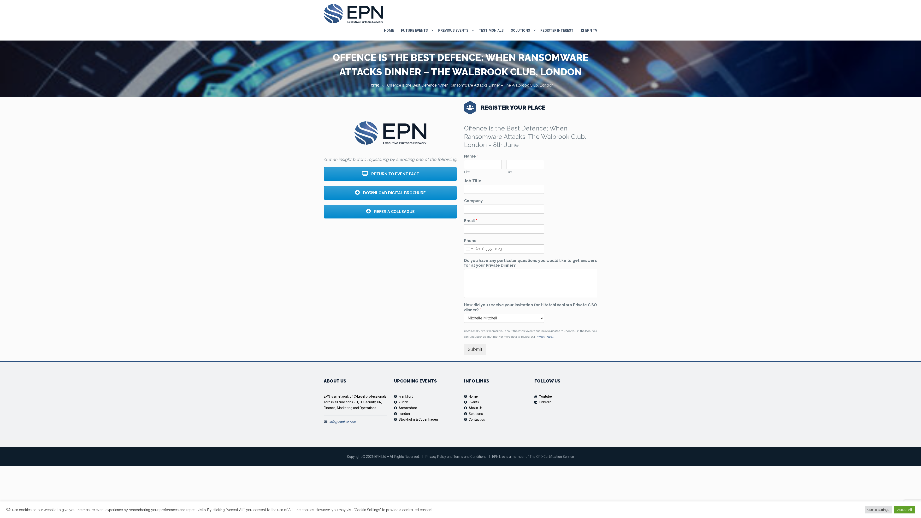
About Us (476, 408)
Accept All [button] (904, 510)
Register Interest (556, 30)
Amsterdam (408, 408)
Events (474, 402)
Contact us (477, 419)
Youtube (545, 396)
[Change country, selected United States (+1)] (469, 248)
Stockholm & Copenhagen (418, 419)
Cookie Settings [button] (878, 510)
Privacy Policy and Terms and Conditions (455, 457)
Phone (470, 240)
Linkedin (545, 402)
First (467, 172)
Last (509, 172)
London (404, 414)
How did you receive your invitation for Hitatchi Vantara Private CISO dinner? (530, 307)
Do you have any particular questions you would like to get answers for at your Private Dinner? (530, 263)
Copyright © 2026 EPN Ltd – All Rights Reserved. (383, 457)
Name (471, 156)
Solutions (520, 30)
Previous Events (453, 30)
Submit (475, 349)
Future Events (414, 30)
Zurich (403, 402)
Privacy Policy (544, 336)
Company (473, 201)
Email (470, 220)
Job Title (472, 181)
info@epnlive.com (342, 422)
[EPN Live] (353, 13)
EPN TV (590, 30)
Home (389, 30)
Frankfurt (406, 396)
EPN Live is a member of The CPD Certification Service (533, 457)
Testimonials (491, 30)
